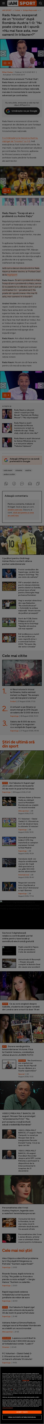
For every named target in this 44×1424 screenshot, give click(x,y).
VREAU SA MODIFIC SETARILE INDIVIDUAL (22, 1417)
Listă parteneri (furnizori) (7, 1408)
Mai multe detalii (25, 1380)
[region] (22, 1395)
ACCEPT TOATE (21, 1412)
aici (12, 1389)
